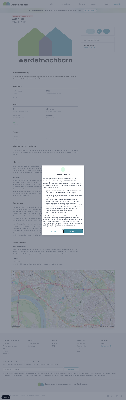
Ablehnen (53, 231)
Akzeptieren (73, 231)
